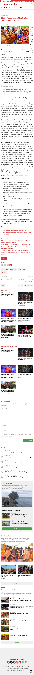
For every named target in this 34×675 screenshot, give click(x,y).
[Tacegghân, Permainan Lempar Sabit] (5, 637)
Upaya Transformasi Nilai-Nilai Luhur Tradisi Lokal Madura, (24, 337)
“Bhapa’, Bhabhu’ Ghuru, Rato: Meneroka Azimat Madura (15, 250)
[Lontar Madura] (11, 4)
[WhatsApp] (23, 662)
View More (16, 528)
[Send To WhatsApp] (31, 285)
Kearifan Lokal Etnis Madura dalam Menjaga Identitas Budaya (8, 577)
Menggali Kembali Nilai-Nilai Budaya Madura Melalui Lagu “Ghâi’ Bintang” (21, 607)
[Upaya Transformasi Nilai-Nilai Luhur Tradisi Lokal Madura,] (25, 329)
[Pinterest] (14, 662)
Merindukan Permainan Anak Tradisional (20, 620)
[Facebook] (8, 662)
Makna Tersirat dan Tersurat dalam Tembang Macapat (18, 472)
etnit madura (5, 269)
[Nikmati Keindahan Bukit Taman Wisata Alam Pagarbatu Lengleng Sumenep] (6, 523)
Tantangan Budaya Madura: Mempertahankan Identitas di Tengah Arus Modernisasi (15, 247)
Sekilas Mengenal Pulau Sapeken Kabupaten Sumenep (18, 457)
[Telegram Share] (28, 285)
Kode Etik (9, 668)
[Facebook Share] (19, 285)
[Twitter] (11, 662)
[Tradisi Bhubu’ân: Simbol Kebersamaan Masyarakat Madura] (17, 552)
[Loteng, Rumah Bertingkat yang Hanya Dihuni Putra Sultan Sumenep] (8, 329)
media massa (13, 269)
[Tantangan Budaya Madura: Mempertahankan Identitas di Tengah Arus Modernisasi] (8, 313)
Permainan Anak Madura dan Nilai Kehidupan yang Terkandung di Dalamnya (20, 599)
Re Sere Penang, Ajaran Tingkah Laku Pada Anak (21, 628)
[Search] (32, 4)
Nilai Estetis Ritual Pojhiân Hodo (24, 576)
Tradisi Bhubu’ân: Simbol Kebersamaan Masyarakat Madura (16, 563)
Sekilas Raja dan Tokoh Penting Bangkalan (15, 477)
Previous (4, 258)
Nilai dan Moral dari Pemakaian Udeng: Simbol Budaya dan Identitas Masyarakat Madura (15, 241)
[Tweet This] (22, 285)
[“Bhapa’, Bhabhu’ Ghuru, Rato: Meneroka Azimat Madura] (25, 313)
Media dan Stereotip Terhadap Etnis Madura (7, 278)
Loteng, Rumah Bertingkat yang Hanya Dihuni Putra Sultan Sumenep (15, 253)
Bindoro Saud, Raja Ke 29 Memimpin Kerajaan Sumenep (19, 452)
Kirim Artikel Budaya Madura (20, 668)
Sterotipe (4, 272)
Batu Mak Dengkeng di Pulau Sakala (11, 510)
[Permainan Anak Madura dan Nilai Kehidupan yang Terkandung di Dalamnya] (5, 600)
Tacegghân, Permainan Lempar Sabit (19, 635)
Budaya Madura (5, 15)
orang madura (22, 269)
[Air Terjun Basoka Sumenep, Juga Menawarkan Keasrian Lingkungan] (6, 516)
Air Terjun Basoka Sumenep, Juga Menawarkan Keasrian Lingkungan (20, 515)
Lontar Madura (8, 23)
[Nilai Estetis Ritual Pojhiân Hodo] (25, 569)
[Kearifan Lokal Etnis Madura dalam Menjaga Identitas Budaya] (8, 569)
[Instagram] (17, 662)
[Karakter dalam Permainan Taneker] (5, 615)
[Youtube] (20, 662)
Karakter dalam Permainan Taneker (19, 613)
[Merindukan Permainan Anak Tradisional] (5, 622)
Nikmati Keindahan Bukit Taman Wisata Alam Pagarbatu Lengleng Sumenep (21, 522)
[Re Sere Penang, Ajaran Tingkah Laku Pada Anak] (5, 629)
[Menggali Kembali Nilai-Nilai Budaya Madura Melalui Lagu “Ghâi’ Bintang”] (5, 607)
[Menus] (2, 4)
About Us (4, 666)
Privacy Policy (11, 666)
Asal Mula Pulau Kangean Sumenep (13, 462)
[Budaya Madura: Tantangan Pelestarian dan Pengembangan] (25, 296)
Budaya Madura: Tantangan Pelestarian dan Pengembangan (15, 244)
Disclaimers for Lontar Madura (24, 666)
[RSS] (26, 662)
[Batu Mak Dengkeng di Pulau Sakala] (17, 498)
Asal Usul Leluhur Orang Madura (13, 467)
